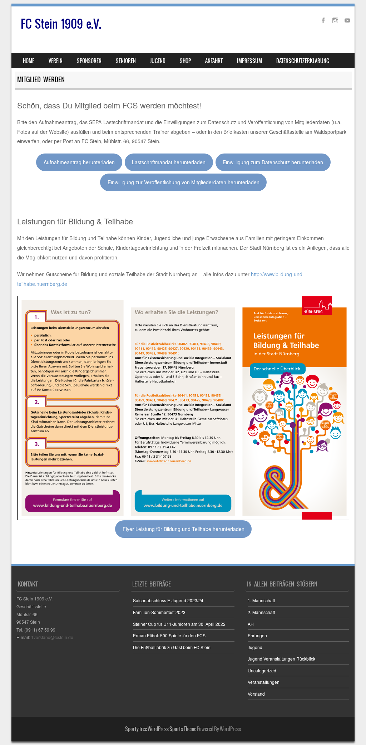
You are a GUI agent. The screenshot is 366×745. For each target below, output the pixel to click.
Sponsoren (89, 61)
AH (251, 624)
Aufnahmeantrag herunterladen (79, 162)
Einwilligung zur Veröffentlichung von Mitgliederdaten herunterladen (183, 182)
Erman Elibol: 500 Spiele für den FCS (169, 635)
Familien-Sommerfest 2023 (159, 612)
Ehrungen (257, 635)
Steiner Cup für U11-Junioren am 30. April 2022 (179, 624)
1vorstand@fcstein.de (52, 637)
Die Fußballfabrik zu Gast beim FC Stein (172, 647)
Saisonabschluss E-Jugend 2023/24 (168, 600)
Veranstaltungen (264, 682)
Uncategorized (262, 670)
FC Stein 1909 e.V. (61, 24)
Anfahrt (214, 61)
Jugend (255, 647)
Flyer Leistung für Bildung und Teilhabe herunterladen (183, 528)
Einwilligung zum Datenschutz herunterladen (273, 162)
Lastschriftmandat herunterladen (169, 162)
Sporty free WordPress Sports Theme (160, 729)
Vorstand (256, 694)
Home (28, 61)
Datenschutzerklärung (302, 61)
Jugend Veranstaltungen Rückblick (281, 659)
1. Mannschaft (261, 600)
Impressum (249, 61)
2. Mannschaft (261, 612)
